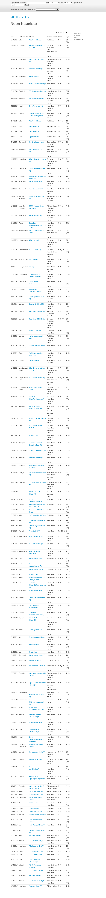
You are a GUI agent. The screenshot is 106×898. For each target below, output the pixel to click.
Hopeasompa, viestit (36, 558)
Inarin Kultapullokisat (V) (37, 825)
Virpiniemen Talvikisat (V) (37, 450)
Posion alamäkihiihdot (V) (37, 811)
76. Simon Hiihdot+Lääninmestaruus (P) (37, 585)
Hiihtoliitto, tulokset (20, 17)
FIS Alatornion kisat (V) (36, 881)
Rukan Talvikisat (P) (35, 181)
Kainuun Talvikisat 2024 (37, 304)
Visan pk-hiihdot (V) (35, 886)
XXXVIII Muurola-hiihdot (37, 346)
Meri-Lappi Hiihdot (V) (36, 458)
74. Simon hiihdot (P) (36, 794)
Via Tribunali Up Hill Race (37, 515)
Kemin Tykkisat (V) (35, 630)
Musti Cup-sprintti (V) (36, 189)
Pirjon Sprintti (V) (34, 531)
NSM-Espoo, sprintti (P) (37, 377)
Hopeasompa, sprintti (36, 569)
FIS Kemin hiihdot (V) (36, 835)
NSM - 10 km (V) (34, 240)
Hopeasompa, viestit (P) (37, 655)
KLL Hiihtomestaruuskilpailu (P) (36, 702)
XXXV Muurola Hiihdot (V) (37, 814)
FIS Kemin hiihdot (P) (36, 841)
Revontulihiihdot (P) (35, 215)
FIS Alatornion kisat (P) (36, 846)
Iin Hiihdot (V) (33, 435)
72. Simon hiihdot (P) (36, 851)
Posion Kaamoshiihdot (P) (37, 84)
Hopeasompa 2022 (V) (36, 660)
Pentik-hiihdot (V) (34, 808)
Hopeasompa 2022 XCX (37, 666)
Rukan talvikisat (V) (35, 76)
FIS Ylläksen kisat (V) (36, 870)
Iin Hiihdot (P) (33, 574)
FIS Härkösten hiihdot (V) (37, 91)
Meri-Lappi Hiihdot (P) (36, 69)
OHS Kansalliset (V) (35, 854)
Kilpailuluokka (77, 3)
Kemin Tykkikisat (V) (36, 106)
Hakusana (22, 3)
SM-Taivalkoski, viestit (36, 142)
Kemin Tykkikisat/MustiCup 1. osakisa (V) (36, 739)
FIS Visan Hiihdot (34, 803)
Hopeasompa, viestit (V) (37, 752)
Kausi (61, 3)
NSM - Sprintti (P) (35, 250)
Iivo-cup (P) (33, 267)
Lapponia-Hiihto (34, 126)
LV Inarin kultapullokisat (37, 637)
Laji (47, 3)
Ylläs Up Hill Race (35, 40)
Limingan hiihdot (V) (35, 360)
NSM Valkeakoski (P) (36, 544)
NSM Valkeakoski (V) (36, 536)
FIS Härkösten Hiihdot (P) (37, 98)
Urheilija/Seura (30, 9)
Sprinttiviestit (33, 652)
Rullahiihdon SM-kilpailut (37, 311)
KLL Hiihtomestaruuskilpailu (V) (36, 694)
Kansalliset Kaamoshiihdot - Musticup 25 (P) (37, 225)
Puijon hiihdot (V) (34, 259)
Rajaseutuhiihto (34, 644)
